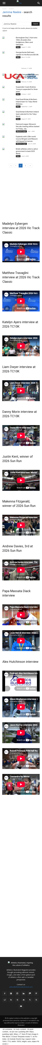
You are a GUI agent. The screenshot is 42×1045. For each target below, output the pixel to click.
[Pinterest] (36, 993)
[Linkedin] (23, 993)
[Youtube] (21, 1006)
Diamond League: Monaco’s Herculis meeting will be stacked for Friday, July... (27, 126)
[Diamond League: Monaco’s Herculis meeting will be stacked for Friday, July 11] (3, 124)
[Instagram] (17, 993)
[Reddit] (4, 1000)
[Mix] (30, 993)
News (18, 47)
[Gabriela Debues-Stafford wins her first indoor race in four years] (3, 74)
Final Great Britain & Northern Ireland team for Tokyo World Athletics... (26, 101)
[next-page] (30, 165)
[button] (4, 3)
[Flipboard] (11, 993)
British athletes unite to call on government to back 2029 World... (27, 151)
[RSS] (11, 1000)
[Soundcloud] (23, 1000)
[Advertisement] (21, 193)
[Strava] (30, 1000)
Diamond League (21, 131)
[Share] (17, 1000)
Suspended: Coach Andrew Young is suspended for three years (27, 89)
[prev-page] (11, 165)
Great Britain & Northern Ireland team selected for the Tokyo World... (27, 114)
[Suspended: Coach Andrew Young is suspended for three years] (3, 87)
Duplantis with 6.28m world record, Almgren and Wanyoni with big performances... (27, 139)
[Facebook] (4, 993)
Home (4, 9)
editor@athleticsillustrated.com (21, 987)
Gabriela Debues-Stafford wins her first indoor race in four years (27, 77)
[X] (36, 1000)
